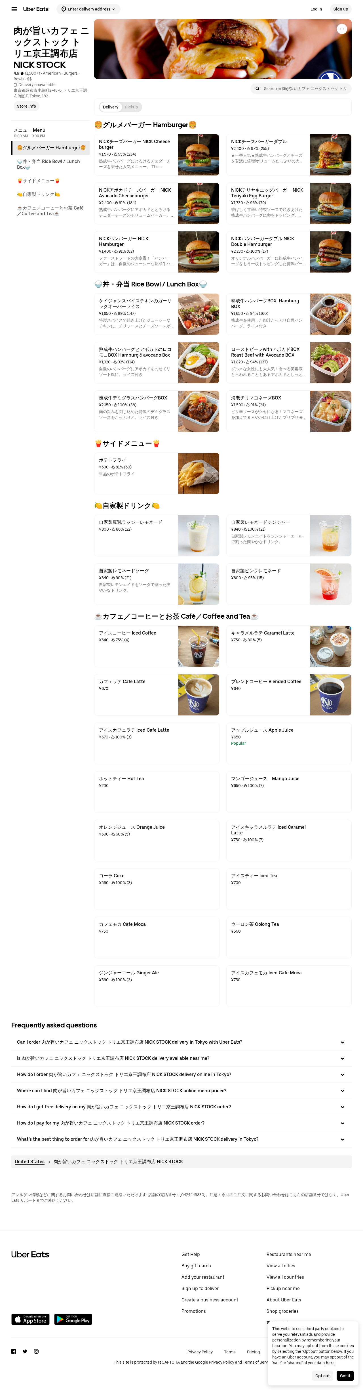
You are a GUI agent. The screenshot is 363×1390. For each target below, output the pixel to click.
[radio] (110, 107)
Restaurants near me (289, 1254)
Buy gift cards (196, 1265)
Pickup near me (283, 1288)
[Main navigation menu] (14, 9)
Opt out (322, 1376)
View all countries (285, 1277)
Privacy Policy (200, 1352)
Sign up (341, 9)
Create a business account (210, 1300)
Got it (345, 1376)
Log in (316, 9)
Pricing (253, 1352)
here (330, 1362)
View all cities (281, 1265)
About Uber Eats (284, 1300)
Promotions (194, 1311)
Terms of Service (258, 1362)
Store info (26, 106)
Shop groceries (283, 1311)
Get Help (191, 1254)
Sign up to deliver (200, 1288)
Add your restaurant (203, 1277)
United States (30, 1161)
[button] (181, 1042)
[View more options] (342, 29)
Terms (230, 1352)
